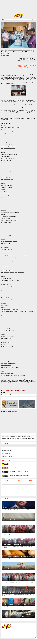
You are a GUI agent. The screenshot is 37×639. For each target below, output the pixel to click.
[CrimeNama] (18, 17)
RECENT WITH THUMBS (6, 460)
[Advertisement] (18, 6)
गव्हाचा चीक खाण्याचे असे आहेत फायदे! (9, 519)
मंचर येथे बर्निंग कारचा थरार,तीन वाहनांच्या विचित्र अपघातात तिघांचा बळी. (14, 616)
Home (10, 633)
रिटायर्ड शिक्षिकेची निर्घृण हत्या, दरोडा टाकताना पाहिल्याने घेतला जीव (17, 467)
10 (3, 615)
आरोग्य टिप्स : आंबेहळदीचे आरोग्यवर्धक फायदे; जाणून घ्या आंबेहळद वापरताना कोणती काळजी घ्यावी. (18, 556)
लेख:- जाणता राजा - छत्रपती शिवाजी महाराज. (10, 507)
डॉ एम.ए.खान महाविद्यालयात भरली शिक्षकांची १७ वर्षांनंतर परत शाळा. (13, 544)
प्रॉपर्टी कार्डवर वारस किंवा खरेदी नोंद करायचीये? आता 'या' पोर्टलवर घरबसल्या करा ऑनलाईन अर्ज (9, 405)
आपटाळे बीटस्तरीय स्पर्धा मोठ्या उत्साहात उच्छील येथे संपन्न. (12, 532)
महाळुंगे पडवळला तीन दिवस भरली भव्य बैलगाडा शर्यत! (11, 568)
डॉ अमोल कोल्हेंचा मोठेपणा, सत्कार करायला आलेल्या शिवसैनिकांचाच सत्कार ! (15, 604)
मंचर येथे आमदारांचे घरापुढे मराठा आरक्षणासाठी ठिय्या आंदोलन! (12, 592)
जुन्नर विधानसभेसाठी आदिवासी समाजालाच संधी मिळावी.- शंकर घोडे (13, 580)
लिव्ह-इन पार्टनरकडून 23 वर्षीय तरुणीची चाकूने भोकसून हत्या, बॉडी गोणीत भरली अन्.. (19, 471)
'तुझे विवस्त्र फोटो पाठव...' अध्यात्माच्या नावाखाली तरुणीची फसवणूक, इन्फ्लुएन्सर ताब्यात (19, 475)
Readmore (4, 510)
